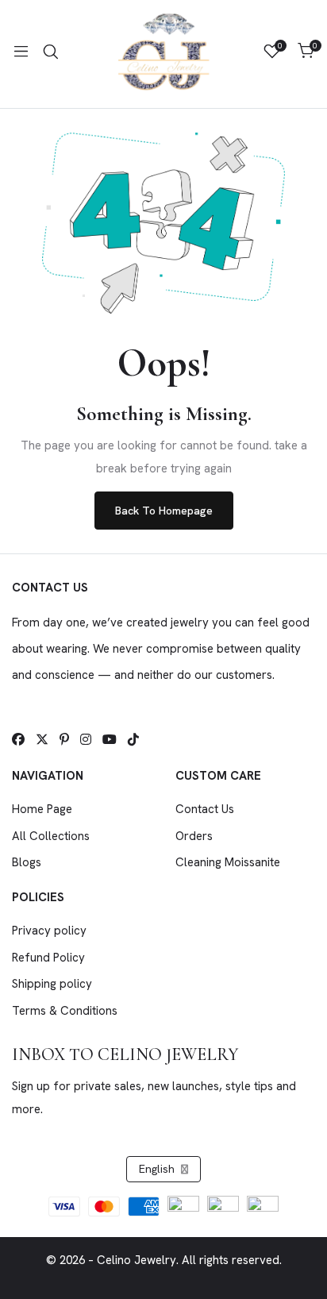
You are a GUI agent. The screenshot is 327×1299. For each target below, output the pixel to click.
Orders (194, 836)
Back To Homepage (164, 510)
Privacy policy (49, 931)
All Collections (51, 836)
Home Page (42, 809)
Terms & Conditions (64, 1011)
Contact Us (204, 809)
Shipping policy (52, 984)
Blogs (26, 862)
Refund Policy (48, 958)
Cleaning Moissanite (227, 862)
